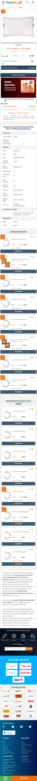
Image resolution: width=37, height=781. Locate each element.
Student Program (24, 752)
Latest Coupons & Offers (26, 744)
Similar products (18, 232)
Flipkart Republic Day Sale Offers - (8, 768)
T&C (3, 63)
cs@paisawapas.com (25, 761)
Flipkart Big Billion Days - (9, 765)
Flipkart (28, 48)
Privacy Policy (5, 748)
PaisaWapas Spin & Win (8, 773)
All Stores (23, 742)
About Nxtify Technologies (8, 752)
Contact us (25, 756)
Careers (22, 746)
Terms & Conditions (7, 750)
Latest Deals (23, 748)
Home (22, 740)
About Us (5, 740)
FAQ (3, 744)
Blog (4, 742)
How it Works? (6, 746)
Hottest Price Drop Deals (26, 750)
